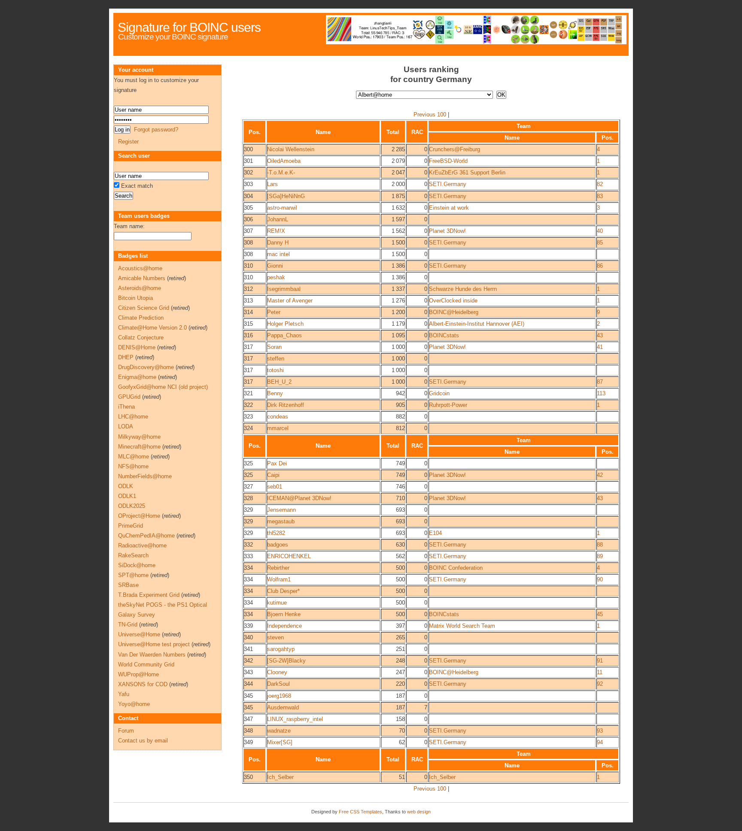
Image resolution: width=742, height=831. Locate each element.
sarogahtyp (281, 649)
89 (600, 556)
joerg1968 (279, 696)
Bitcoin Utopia (135, 298)
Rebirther (278, 568)
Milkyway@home (139, 437)
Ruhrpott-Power (448, 405)
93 (600, 730)
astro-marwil (282, 208)
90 (600, 579)
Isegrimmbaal (284, 289)
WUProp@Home (138, 674)
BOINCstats (444, 335)
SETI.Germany (447, 184)
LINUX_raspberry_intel (295, 719)
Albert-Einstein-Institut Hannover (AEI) (476, 324)
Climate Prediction (141, 318)
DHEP (126, 357)
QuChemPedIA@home (146, 535)
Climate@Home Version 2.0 (152, 327)
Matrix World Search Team (462, 626)
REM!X (276, 231)
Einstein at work (449, 208)
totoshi (275, 370)
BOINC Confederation (456, 568)
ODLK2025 (131, 506)
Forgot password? (156, 129)
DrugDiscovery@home (146, 367)
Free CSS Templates (360, 811)
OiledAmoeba (284, 161)
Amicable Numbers (141, 278)
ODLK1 (127, 496)
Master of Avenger (290, 300)
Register (128, 141)
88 (600, 544)
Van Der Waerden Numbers (152, 654)
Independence (284, 626)
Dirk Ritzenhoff (285, 405)
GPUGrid (129, 397)
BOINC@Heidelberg (453, 312)
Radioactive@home (142, 545)
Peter (273, 312)
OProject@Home (139, 516)
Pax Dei (277, 463)
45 (600, 614)
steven (275, 637)
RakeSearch (133, 555)
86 (600, 266)
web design (419, 811)
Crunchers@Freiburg (454, 149)
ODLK (125, 486)
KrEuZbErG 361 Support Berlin (467, 172)
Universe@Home (139, 634)
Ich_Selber (280, 777)
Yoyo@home (134, 704)
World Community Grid (146, 664)
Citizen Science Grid (143, 308)
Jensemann (281, 510)
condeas (277, 416)
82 (600, 184)
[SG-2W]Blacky (286, 660)
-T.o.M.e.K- (281, 172)
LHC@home (133, 416)
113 (601, 393)
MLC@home (133, 456)
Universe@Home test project (154, 644)
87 (600, 382)
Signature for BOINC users (189, 27)
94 (600, 742)
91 (600, 660)
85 (600, 242)
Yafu (123, 694)
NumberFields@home (145, 476)
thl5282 (276, 533)
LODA (125, 426)
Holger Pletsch (285, 324)
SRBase (128, 585)
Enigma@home (137, 377)
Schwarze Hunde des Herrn (463, 289)
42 (600, 475)
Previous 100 (430, 114)
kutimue (277, 602)
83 (600, 196)
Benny (275, 393)
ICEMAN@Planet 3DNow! (299, 498)
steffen (275, 358)
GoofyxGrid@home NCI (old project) (163, 387)
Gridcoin (439, 393)
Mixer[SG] (279, 742)
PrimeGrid (130, 525)
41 (600, 347)
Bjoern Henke (284, 614)
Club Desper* (283, 591)
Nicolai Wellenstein (290, 149)
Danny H (278, 242)
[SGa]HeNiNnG (286, 196)
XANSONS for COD (142, 684)
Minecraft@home (139, 446)
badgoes (277, 544)
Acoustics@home (140, 268)
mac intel (278, 254)
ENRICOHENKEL (289, 556)
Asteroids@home (139, 288)
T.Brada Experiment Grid (148, 595)
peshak (276, 277)
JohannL (277, 219)
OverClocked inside (453, 300)
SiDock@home (136, 565)
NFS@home (133, 466)
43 (600, 335)
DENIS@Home (136, 347)
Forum (126, 730)
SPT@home (133, 575)
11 (599, 672)
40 (600, 231)
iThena (126, 406)
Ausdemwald (283, 707)
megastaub (281, 521)
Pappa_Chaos (284, 335)
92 (600, 684)
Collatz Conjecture (141, 337)
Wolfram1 (279, 579)
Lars (272, 184)
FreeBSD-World (448, 161)
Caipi (273, 475)
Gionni (275, 266)
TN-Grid (127, 624)
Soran (274, 347)
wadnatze (279, 730)
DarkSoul (278, 684)
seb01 (274, 486)
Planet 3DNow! (447, 231)
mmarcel (278, 428)
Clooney (277, 672)
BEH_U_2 (279, 382)
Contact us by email (143, 740)
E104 (435, 533)
